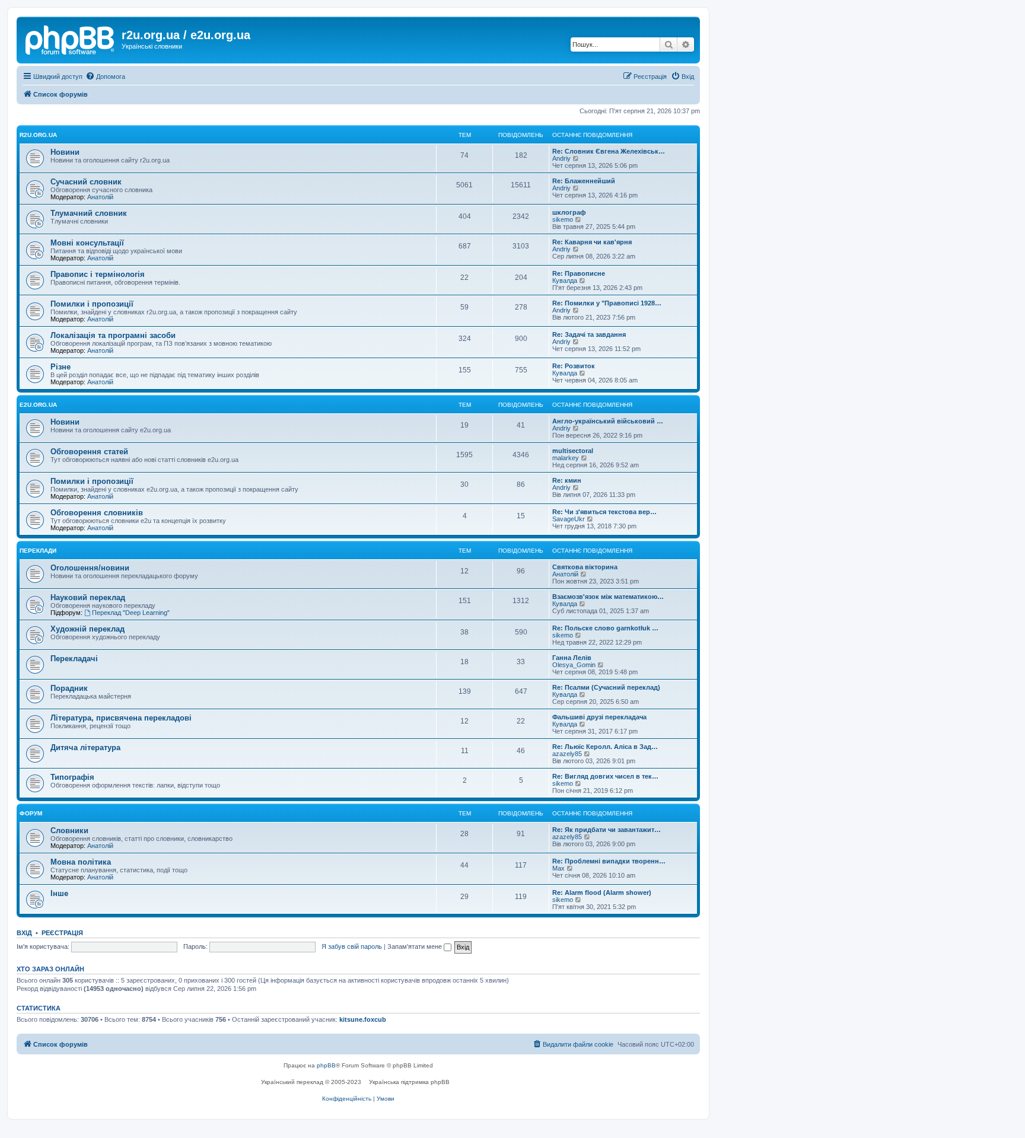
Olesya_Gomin (574, 664)
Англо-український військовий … (607, 421)
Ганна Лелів (571, 657)
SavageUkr (568, 518)
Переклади (38, 550)
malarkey (565, 457)
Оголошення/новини (89, 567)
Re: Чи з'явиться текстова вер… (604, 511)
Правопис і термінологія (97, 274)
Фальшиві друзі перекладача (599, 717)
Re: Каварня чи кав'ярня (592, 242)
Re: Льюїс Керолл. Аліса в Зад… (605, 746)
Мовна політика (80, 862)
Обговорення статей (89, 451)
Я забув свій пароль (351, 946)
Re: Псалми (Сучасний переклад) (606, 687)
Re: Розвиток (573, 365)
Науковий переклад (87, 597)
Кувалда (564, 280)
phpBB (326, 1065)
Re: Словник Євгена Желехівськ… (608, 151)
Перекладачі (74, 658)
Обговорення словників (96, 512)
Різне (60, 366)
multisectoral (572, 450)
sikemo (562, 219)
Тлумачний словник (88, 213)
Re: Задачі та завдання (589, 334)
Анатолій (100, 196)
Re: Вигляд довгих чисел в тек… (605, 776)
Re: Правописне (578, 273)
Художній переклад (87, 628)
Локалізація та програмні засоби (113, 335)
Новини (64, 152)
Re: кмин (566, 480)
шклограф (569, 212)
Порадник (69, 688)
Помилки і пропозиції (91, 303)
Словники (69, 830)
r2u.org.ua (38, 135)
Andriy (561, 158)
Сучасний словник (86, 181)
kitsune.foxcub (362, 1019)
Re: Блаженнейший (583, 180)
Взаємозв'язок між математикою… (608, 596)
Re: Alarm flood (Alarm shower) (601, 892)
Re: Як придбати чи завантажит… (606, 829)
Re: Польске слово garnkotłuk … (605, 628)
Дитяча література (85, 747)
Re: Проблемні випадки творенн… (609, 861)
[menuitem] (105, 76)
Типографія (72, 777)
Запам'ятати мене (415, 946)
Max (558, 868)
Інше (59, 893)
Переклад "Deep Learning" (131, 612)
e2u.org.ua (38, 404)
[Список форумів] (71, 39)
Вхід (24, 932)
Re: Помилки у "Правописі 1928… (606, 303)
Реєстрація (62, 932)
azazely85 (567, 753)
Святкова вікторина (584, 566)
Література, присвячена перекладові (121, 717)
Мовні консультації (87, 242)
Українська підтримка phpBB (409, 1082)
